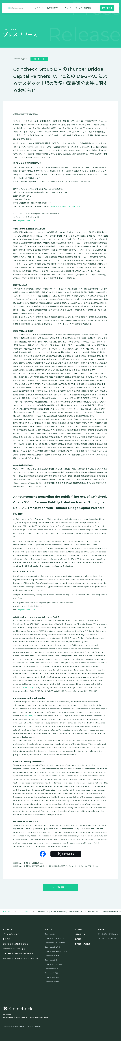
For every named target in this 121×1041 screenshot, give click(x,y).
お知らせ (6, 939)
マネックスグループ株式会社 (107, 934)
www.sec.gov (29, 687)
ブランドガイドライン (12, 934)
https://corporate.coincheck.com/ (65, 206)
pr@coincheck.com (27, 221)
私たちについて (9, 929)
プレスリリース (24, 912)
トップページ (38, 8)
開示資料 (78, 939)
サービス (79, 8)
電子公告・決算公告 (83, 944)
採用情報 (78, 929)
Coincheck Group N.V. (106, 938)
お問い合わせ (80, 934)
